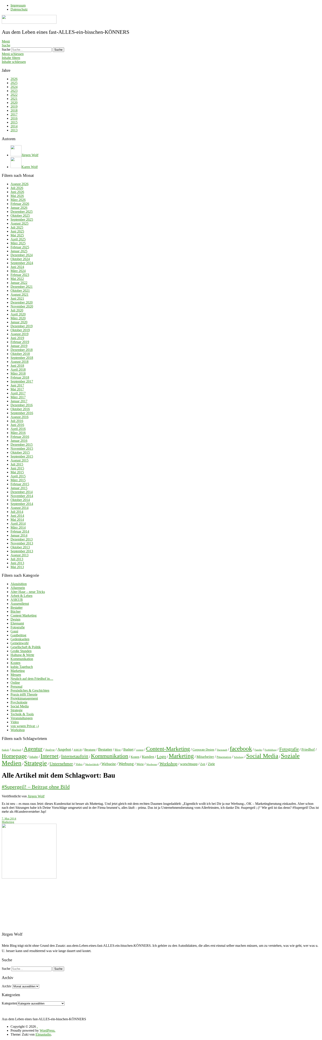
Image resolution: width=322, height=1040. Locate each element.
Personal (16, 686)
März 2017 (18, 397)
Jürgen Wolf (36, 796)
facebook (241, 748)
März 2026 (18, 200)
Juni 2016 (17, 425)
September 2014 (22, 504)
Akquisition (19, 584)
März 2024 (18, 271)
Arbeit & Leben (21, 596)
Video (15, 722)
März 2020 (18, 318)
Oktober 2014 (20, 500)
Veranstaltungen (22, 718)
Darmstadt (222, 750)
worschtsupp (189, 764)
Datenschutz (19, 9)
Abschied (16, 750)
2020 (14, 102)
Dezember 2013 (22, 539)
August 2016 (19, 417)
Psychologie (19, 702)
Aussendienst (20, 603)
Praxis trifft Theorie (24, 694)
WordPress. (47, 1030)
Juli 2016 (17, 421)
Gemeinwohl (19, 643)
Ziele (211, 764)
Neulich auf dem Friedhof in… (32, 678)
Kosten (15, 663)
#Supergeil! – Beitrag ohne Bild (36, 787)
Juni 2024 (17, 267)
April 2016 (18, 429)
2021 (14, 98)
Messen (16, 675)
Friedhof (308, 749)
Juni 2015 (17, 468)
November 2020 (22, 306)
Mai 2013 (17, 567)
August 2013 (19, 555)
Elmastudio (43, 1034)
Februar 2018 (20, 377)
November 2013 (22, 543)
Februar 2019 (20, 342)
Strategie (17, 710)
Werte (140, 764)
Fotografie (18, 627)
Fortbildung (271, 750)
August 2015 (19, 460)
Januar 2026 (19, 207)
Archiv (6, 986)
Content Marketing (24, 615)
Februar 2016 (20, 437)
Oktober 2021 (20, 290)
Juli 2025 (17, 227)
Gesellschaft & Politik (26, 647)
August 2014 (19, 508)
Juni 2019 (17, 338)
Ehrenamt (17, 623)
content (139, 750)
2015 (14, 122)
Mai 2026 (17, 196)
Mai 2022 (17, 279)
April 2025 (18, 239)
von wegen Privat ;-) (25, 726)
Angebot (64, 749)
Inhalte (33, 757)
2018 (14, 110)
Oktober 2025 (20, 215)
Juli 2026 (17, 188)
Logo (161, 756)
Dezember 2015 (22, 444)
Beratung (90, 749)
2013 (14, 130)
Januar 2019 (19, 346)
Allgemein (18, 588)
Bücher (16, 611)
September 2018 (22, 358)
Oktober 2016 (20, 409)
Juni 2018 (17, 365)
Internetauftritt (74, 756)
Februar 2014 (20, 531)
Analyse (50, 749)
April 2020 (18, 314)
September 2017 (22, 381)
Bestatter (17, 607)
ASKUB (17, 599)
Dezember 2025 (22, 211)
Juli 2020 (17, 310)
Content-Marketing (168, 749)
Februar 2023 (20, 275)
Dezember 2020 (22, 302)
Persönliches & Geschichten (30, 690)
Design (15, 619)
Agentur (33, 749)
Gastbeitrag (18, 635)
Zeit (202, 764)
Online (15, 682)
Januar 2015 (19, 488)
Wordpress (151, 764)
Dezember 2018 (22, 350)
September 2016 (22, 413)
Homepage (14, 756)
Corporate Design (203, 749)
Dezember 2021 (22, 286)
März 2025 (18, 243)
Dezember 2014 (22, 492)
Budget (128, 749)
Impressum (18, 5)
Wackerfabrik (92, 764)
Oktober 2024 (20, 259)
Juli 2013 (17, 559)
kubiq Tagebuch (22, 667)
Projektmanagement (24, 698)
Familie (258, 750)
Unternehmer (61, 763)
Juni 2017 (17, 385)
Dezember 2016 (22, 405)
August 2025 (19, 223)
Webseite (108, 764)
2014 (14, 126)
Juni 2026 (17, 192)
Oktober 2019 (20, 330)
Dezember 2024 (22, 255)
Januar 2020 (19, 322)
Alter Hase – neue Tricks (28, 592)
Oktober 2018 (20, 354)
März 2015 (18, 480)
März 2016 (18, 433)
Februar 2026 (20, 204)
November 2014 (22, 496)
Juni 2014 (17, 515)
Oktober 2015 (20, 452)
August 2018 (19, 361)
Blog (118, 749)
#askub (5, 750)
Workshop (18, 730)
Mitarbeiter (205, 757)
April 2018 (18, 369)
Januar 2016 (19, 440)
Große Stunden (21, 651)
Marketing (18, 671)
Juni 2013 (17, 563)
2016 (14, 118)
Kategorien (9, 1003)
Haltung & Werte (22, 655)
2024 (14, 87)
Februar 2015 (20, 484)
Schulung (239, 757)
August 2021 (19, 294)
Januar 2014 (19, 535)
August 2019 (19, 334)
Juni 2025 (17, 231)
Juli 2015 (17, 464)
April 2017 (18, 393)
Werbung (126, 763)
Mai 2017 (17, 389)
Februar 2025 (20, 247)
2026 (14, 79)
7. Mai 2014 (9, 818)
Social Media (20, 706)
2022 (14, 95)
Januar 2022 (19, 283)
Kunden (148, 757)
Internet (49, 756)
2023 (14, 91)
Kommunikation (22, 659)
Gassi (14, 631)
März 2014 (18, 527)
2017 (14, 114)
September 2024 (22, 263)
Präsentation (224, 757)
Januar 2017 (19, 401)
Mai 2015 (17, 472)
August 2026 (19, 184)
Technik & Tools (22, 714)
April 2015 (18, 476)
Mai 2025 (17, 235)
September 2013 (22, 551)
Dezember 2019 (22, 326)
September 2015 (22, 456)
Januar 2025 (19, 251)
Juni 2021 (17, 298)
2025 (14, 83)
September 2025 (22, 219)
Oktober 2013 (20, 547)
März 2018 (18, 373)
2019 (14, 106)
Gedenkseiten (20, 639)
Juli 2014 (17, 512)
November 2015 (22, 448)
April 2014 (18, 523)
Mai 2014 (17, 519)
